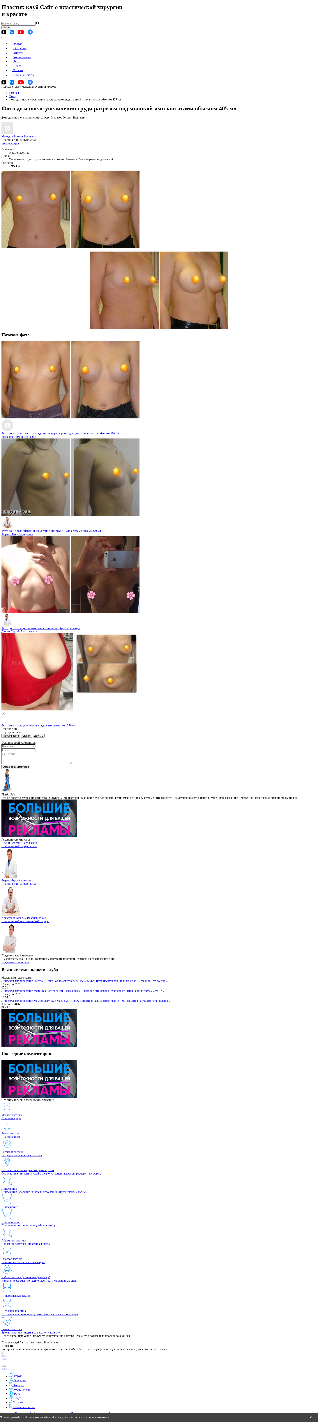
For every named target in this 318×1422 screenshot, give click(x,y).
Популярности (11, 735)
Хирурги (18, 52)
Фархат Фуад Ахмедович (17, 534)
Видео (17, 65)
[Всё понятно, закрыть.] (310, 1417)
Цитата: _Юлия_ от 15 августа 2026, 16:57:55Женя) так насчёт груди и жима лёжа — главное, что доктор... (101, 980)
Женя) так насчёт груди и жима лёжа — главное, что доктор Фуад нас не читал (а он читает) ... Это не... (99, 990)
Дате (37, 735)
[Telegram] (30, 32)
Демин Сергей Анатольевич (19, 631)
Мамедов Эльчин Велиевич (18, 136)
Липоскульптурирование (17, 980)
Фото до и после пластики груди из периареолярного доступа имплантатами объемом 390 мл (60, 433)
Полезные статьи (24, 75)
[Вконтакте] (12, 32)
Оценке (26, 735)
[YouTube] (21, 32)
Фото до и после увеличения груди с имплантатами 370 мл (38, 725)
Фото (16, 61)
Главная (14, 92)
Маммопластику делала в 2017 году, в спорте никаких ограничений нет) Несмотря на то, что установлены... (102, 1000)
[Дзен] (3, 32)
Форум (17, 43)
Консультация (10, 143)
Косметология (22, 57)
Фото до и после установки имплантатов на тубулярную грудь (40, 628)
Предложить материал (15, 962)
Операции (20, 48)
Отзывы (18, 70)
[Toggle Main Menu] (2, 37)
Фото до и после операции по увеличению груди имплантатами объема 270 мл (51, 530)
